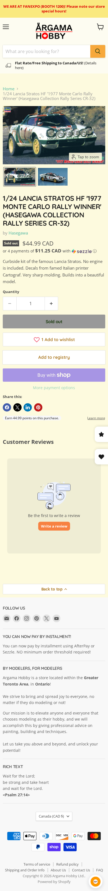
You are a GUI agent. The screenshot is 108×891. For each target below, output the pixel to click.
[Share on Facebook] (7, 407)
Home (8, 88)
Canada (51, 816)
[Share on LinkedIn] (28, 407)
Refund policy (67, 864)
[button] (20, 176)
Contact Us (81, 870)
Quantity (11, 292)
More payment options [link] (54, 388)
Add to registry (54, 357)
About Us (58, 870)
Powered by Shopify (54, 881)
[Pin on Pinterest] (38, 407)
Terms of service (37, 864)
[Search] (97, 51)
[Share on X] (17, 407)
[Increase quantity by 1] (51, 303)
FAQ (99, 870)
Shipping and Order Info (25, 870)
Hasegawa (18, 233)
